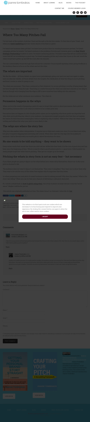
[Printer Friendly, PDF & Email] (4, 200)
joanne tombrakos (17, 2)
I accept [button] (45, 216)
